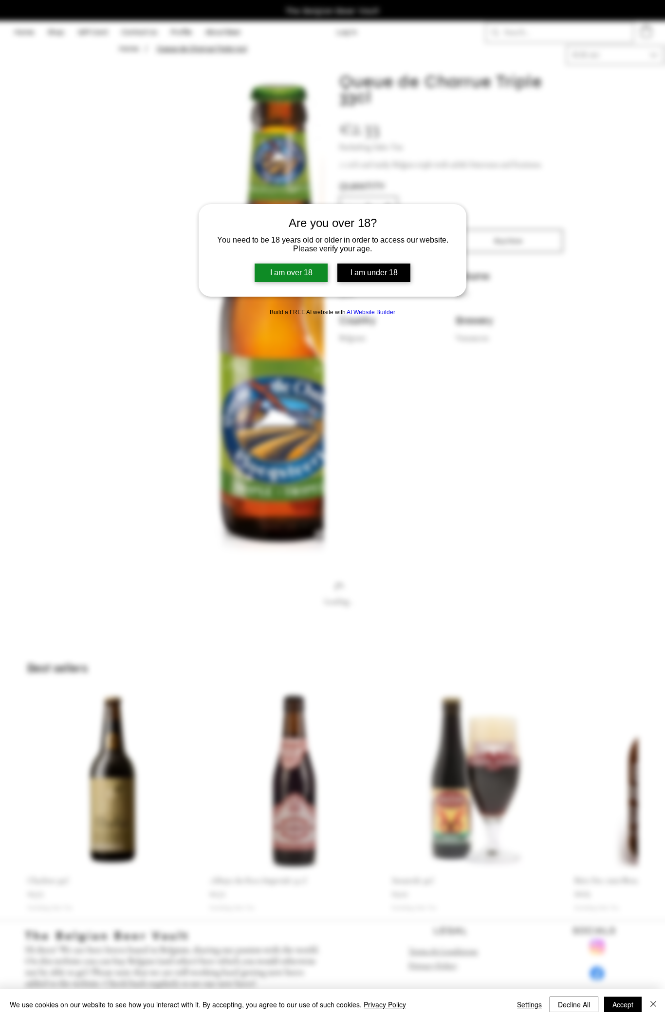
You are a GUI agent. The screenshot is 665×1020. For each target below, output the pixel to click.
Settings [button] (529, 1004)
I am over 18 (291, 272)
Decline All (574, 1004)
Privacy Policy (385, 1004)
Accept (622, 1004)
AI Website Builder (371, 312)
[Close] (653, 1004)
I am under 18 (374, 272)
